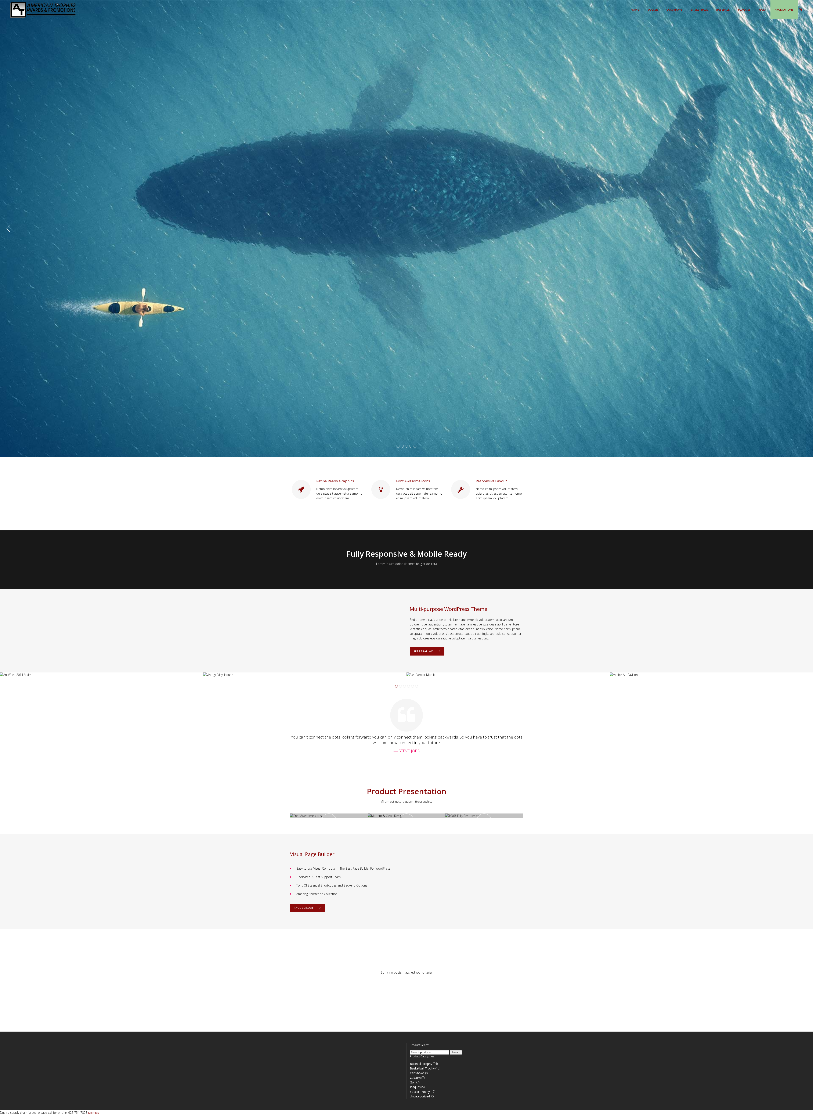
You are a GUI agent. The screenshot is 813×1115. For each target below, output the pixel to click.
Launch (328, 827)
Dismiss (93, 1113)
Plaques (415, 1087)
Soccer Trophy (420, 1092)
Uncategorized (420, 1096)
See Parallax (423, 651)
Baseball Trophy (421, 1064)
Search (456, 1052)
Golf (413, 1082)
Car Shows (417, 1073)
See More (402, 245)
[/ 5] (93, 228)
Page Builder (303, 908)
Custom (415, 1078)
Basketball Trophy (422, 1068)
